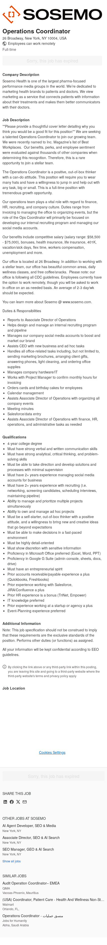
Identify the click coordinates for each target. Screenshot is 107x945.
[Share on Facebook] (12, 802)
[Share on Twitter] (18, 802)
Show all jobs (11, 861)
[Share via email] (25, 802)
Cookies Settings (52, 752)
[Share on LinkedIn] (5, 802)
